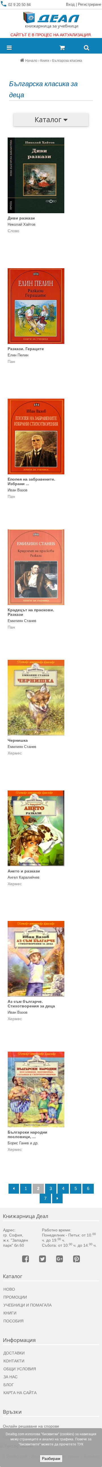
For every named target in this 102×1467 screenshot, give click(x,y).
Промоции (15, 1297)
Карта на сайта (20, 1392)
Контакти (13, 1361)
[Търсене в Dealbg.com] (87, 48)
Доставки (14, 1353)
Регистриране (89, 4)
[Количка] (69, 48)
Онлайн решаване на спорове (31, 1426)
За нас (10, 1377)
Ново (9, 1289)
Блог (8, 1385)
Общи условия (19, 1369)
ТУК (80, 1444)
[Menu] (11, 48)
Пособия (13, 1321)
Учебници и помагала (27, 1305)
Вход (70, 4)
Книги (9, 1313)
